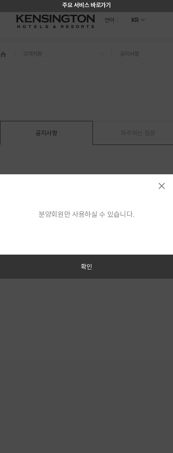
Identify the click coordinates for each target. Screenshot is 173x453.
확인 (86, 267)
